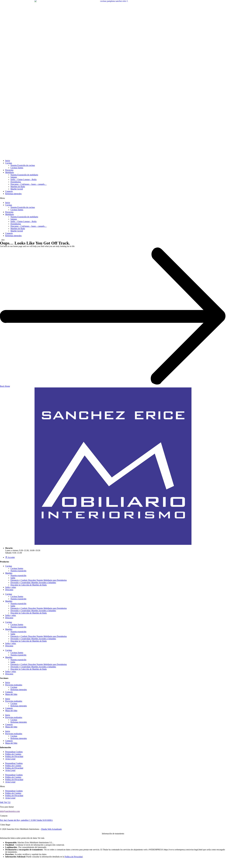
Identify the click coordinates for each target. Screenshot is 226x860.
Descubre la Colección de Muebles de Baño (28, 585)
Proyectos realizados (13, 685)
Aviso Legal (10, 759)
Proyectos (9, 170)
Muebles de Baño (17, 186)
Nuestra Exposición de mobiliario (24, 175)
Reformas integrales (13, 194)
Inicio (7, 160)
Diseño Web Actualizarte (51, 829)
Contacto (9, 191)
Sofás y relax (10, 587)
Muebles (8, 573)
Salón (12, 578)
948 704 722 (5, 802)
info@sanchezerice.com (10, 811)
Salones (13, 177)
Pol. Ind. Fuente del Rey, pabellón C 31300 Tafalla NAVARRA (26, 820)
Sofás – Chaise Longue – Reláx (23, 179)
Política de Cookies (13, 754)
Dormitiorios (15, 182)
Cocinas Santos (16, 168)
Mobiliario (9, 172)
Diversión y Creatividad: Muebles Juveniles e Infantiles (33, 582)
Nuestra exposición (18, 571)
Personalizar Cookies (14, 752)
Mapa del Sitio (11, 694)
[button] (113, 198)
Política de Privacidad (14, 756)
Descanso (9, 590)
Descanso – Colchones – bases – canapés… (28, 184)
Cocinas (8, 163)
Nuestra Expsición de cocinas (22, 165)
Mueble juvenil (16, 189)
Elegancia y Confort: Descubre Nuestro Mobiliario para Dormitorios (38, 580)
